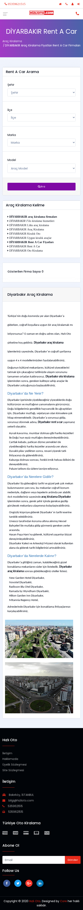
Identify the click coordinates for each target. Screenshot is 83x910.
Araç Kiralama (12, 41)
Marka (11, 135)
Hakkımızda (10, 759)
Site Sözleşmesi (13, 770)
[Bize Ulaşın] (66, 4)
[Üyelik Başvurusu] (73, 4)
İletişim (7, 753)
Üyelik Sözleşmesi (14, 765)
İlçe (9, 110)
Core (63, 901)
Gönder (72, 860)
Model (11, 160)
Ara (42, 186)
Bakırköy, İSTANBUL (21, 795)
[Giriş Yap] (79, 4)
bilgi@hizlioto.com (21, 800)
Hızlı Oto (34, 901)
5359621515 (15, 806)
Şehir (10, 85)
